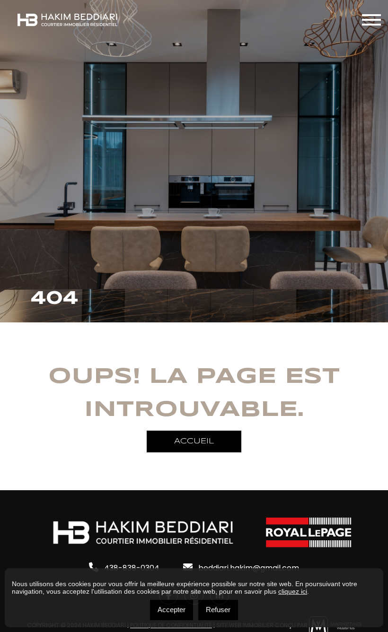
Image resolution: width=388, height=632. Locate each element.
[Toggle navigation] (371, 19)
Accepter (171, 610)
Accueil (194, 441)
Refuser (218, 610)
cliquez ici (292, 591)
